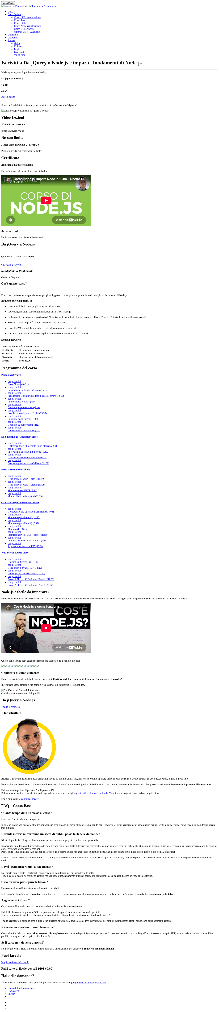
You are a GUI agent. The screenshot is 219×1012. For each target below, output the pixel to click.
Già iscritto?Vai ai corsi (20, 53)
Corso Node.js (28, 26)
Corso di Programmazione (27, 17)
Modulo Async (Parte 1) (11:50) (24, 516)
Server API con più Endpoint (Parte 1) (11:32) (31, 578)
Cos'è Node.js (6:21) (18, 383)
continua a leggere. (30, 799)
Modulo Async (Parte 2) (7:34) (23, 522)
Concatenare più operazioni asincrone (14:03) (31, 510)
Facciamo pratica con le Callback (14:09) (28, 462)
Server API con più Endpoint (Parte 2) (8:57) (30, 583)
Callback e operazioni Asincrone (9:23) (27, 456)
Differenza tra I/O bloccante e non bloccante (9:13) (33, 444)
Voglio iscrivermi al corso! (15, 962)
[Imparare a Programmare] (29, 6)
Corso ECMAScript (24, 28)
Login (17, 49)
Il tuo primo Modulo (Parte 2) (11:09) (26, 483)
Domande (13, 34)
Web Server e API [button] (15, 552)
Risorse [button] (11, 40)
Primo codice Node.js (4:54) (22, 400)
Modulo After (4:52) (18, 527)
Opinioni (12, 37)
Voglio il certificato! (12, 706)
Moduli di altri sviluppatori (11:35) (25, 495)
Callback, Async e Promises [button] (20, 502)
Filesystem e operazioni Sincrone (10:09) (28, 450)
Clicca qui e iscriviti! (12, 264)
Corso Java (19, 20)
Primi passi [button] (11, 375)
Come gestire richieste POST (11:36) (26, 572)
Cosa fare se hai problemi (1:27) (24, 423)
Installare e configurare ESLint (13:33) (27, 412)
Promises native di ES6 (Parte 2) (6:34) (27, 539)
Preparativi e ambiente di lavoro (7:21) (27, 388)
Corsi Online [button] (14, 14)
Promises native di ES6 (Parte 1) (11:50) (28, 533)
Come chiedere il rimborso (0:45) (24, 429)
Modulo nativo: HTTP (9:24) (22, 489)
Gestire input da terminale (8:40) (24, 406)
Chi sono (18, 46)
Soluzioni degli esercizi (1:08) (23, 417)
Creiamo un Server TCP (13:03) (24, 560)
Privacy (11, 993)
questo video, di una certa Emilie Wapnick (97, 793)
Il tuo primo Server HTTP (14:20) (25, 566)
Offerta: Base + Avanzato (27, 31)
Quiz (10, 11)
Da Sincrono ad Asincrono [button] (19, 436)
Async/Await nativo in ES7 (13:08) (25, 545)
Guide (17, 43)
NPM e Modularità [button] (15, 469)
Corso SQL (20, 23)
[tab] (109, 375)
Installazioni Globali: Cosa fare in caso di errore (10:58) (36, 394)
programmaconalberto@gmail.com (88, 982)
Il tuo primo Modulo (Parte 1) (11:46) (26, 477)
